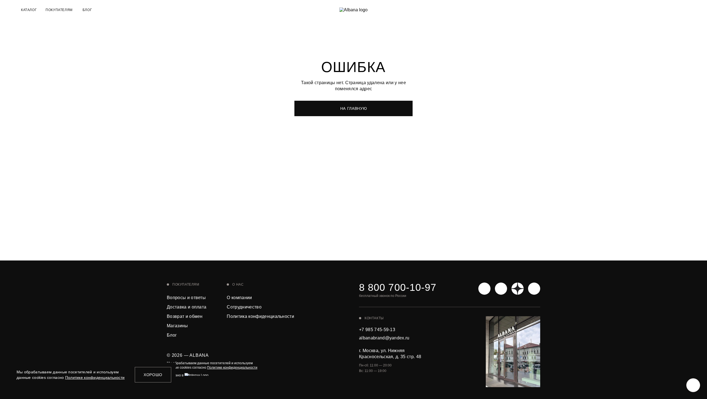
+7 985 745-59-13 (377, 329)
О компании (239, 297)
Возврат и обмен (185, 316)
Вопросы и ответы (186, 297)
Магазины (177, 325)
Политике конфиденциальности (232, 367)
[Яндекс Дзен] (517, 289)
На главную (353, 108)
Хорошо (153, 375)
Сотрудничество (244, 307)
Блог (87, 10)
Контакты (374, 318)
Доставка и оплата (186, 307)
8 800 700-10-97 (397, 287)
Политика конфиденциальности (260, 316)
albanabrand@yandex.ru (384, 338)
